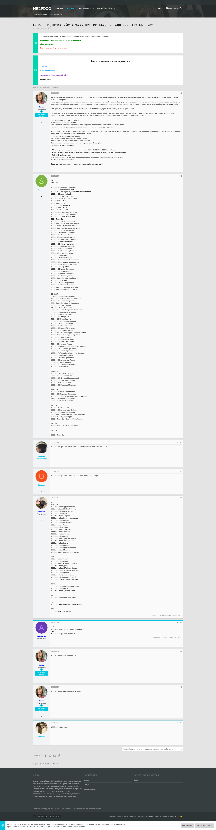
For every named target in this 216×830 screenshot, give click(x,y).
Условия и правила (129, 816)
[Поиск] (181, 8)
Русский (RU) (55, 816)
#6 (181, 622)
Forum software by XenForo (53, 809)
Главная (87, 780)
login (136, 780)
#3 (181, 442)
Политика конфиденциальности (149, 816)
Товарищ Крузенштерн (41, 457)
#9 (181, 723)
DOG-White (42, 816)
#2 (181, 176)
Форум (86, 785)
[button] (93, 8)
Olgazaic (41, 485)
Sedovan (41, 190)
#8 (181, 687)
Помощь (166, 816)
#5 (181, 498)
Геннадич (41, 737)
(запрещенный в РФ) (54, 75)
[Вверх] (178, 816)
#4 (181, 471)
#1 (181, 93)
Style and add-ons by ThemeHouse (88, 809)
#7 (181, 651)
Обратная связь (90, 789)
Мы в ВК (43, 66)
